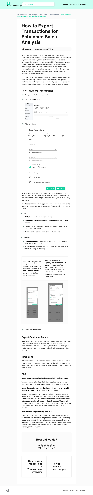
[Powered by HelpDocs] (7, 490)
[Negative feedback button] (52, 446)
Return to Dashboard (71, 4)
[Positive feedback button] (40, 446)
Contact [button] (83, 4)
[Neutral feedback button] (46, 446)
